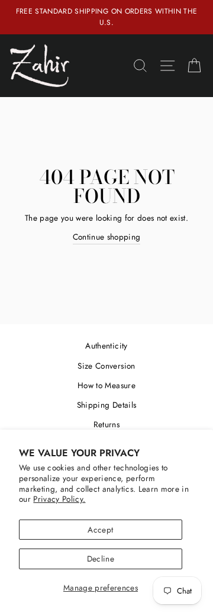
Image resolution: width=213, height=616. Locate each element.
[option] (106, 17)
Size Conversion (106, 366)
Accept (100, 530)
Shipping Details (106, 405)
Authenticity (106, 345)
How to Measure (106, 385)
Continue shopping (107, 237)
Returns (106, 424)
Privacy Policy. (59, 499)
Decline (100, 559)
